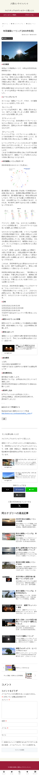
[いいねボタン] (4, 418)
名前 (4, 721)
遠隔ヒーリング (8, 38)
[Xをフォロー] (19, 506)
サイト (4, 735)
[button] (19, 495)
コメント (6, 700)
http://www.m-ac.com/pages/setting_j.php (16, 413)
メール (5, 728)
